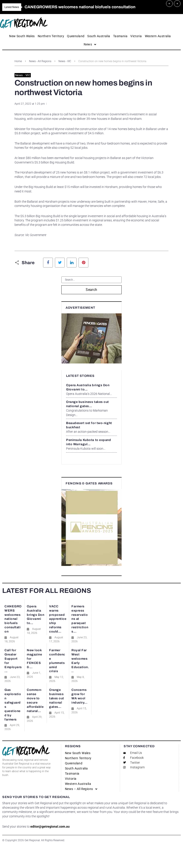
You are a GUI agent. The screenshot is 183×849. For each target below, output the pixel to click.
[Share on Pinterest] (83, 262)
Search (91, 290)
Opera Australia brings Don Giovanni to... (35, 615)
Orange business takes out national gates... (56, 698)
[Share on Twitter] (60, 262)
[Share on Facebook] (48, 262)
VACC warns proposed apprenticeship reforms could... (58, 619)
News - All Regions (40, 61)
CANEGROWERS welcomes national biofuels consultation (13, 619)
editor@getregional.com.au (50, 826)
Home (18, 61)
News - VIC (64, 61)
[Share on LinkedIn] (72, 262)
